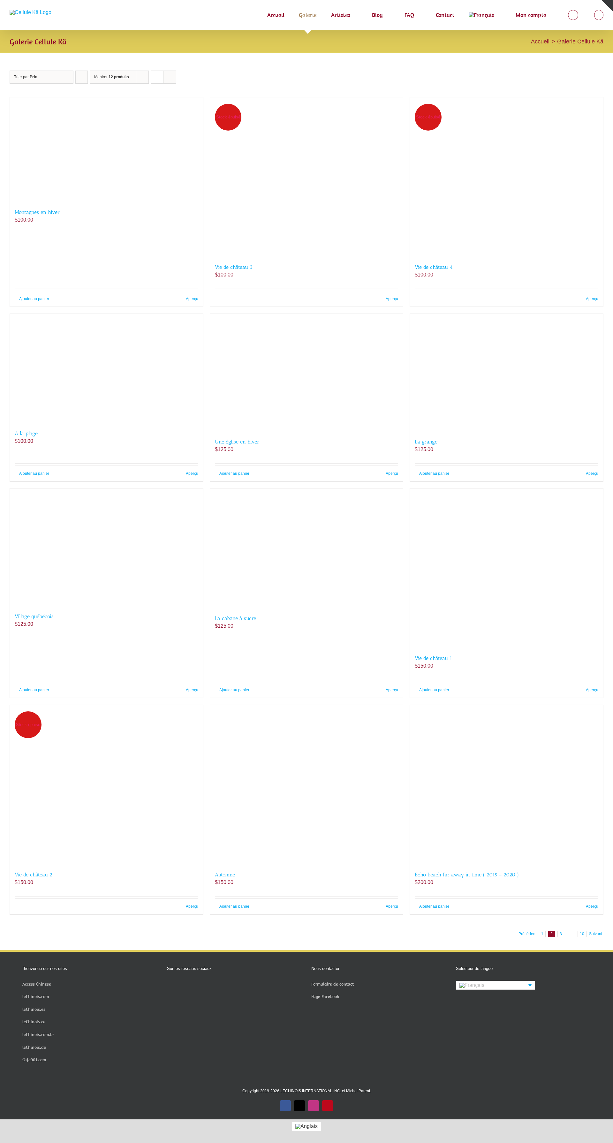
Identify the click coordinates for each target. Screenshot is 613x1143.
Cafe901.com (34, 1060)
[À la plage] (106, 368)
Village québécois (34, 616)
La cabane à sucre (235, 618)
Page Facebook (325, 996)
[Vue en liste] (169, 77)
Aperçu (192, 299)
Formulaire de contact (332, 984)
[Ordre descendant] (81, 77)
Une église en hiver (237, 442)
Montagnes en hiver (37, 212)
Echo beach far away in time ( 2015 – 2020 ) (467, 875)
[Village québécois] (106, 547)
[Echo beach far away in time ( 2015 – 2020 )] (506, 785)
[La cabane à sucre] (306, 548)
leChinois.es (33, 1009)
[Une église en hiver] (306, 373)
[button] (598, 15)
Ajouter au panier (34, 299)
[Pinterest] (195, 984)
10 (582, 934)
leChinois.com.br (38, 1034)
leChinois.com (35, 996)
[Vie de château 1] (506, 568)
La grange (426, 442)
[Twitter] (177, 984)
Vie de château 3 (234, 267)
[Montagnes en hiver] (106, 149)
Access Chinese (36, 984)
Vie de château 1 (433, 658)
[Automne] (306, 785)
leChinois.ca (34, 1022)
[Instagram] (186, 984)
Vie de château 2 (33, 875)
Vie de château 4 (434, 267)
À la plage (26, 433)
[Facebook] (169, 984)
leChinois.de (34, 1047)
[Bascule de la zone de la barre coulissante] (607, 5)
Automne (225, 875)
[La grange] (506, 373)
